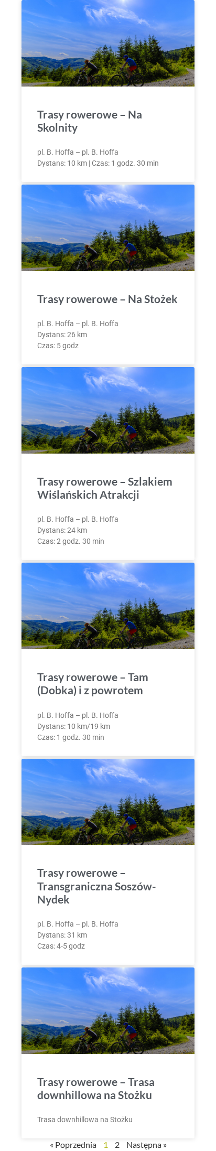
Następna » (146, 1144)
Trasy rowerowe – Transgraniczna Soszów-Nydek (96, 885)
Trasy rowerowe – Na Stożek (107, 298)
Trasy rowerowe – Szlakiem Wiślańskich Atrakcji (104, 488)
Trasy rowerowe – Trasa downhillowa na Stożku (96, 1088)
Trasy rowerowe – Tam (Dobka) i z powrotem (92, 683)
